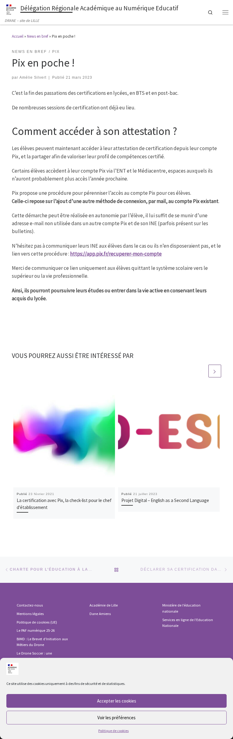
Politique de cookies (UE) (37, 622)
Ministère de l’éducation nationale (181, 608)
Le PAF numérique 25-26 (36, 630)
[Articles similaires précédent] (201, 371)
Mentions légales (30, 613)
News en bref (37, 36)
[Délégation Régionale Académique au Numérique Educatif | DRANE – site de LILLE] (11, 9)
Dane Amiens (100, 613)
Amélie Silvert (32, 77)
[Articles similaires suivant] (214, 371)
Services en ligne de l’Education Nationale (187, 622)
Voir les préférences (116, 717)
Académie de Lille (103, 605)
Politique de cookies (113, 730)
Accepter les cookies (116, 701)
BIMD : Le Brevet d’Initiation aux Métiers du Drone (42, 642)
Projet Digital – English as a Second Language (165, 500)
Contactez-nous (30, 605)
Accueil (17, 36)
